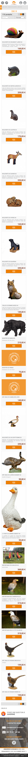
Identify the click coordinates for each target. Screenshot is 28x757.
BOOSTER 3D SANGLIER (8, 338)
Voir (13, 52)
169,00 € (21, 48)
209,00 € (21, 92)
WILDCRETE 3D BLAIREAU (9, 261)
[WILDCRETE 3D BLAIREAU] (14, 245)
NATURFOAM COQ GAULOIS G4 (10, 565)
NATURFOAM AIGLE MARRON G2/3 (11, 596)
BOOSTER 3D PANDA (7, 367)
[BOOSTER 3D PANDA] (14, 358)
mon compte (21, 3)
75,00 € (22, 372)
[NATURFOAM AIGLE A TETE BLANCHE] (14, 619)
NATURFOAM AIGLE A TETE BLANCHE (12, 630)
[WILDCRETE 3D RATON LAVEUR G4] (14, 70)
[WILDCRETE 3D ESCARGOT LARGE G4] (14, 31)
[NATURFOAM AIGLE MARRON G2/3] (14, 586)
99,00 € (22, 479)
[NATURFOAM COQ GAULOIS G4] (14, 555)
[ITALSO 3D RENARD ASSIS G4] (14, 289)
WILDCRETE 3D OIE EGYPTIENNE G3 (12, 437)
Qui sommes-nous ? (20, 751)
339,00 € (21, 180)
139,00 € (21, 665)
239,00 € (21, 268)
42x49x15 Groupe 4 (6, 477)
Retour (1, 7)
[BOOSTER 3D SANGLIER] (14, 328)
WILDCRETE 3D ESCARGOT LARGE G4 (12, 42)
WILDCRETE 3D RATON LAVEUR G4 (11, 86)
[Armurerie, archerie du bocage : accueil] (14, 5)
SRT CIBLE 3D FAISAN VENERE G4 (11, 692)
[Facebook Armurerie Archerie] (14, 744)
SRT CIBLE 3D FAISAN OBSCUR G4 (11, 660)
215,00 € (21, 342)
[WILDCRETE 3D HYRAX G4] (14, 202)
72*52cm (4, 662)
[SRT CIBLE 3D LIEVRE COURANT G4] (14, 462)
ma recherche (6, 3)
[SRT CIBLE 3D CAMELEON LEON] (14, 387)
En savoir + (17, 755)
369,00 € (21, 569)
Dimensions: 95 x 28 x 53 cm (8, 340)
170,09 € (21, 136)
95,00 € (22, 540)
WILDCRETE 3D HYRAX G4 (9, 217)
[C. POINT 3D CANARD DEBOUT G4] (14, 509)
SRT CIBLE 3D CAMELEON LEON (10, 397)
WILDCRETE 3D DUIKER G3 (9, 173)
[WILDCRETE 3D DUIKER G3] (14, 158)
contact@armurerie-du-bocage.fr (15, 727)
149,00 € (21, 312)
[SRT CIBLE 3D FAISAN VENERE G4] (14, 681)
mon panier (25, 3)
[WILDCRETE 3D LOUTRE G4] (14, 114)
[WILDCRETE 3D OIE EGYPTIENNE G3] (14, 422)
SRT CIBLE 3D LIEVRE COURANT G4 (11, 475)
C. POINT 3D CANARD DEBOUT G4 (11, 533)
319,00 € (21, 603)
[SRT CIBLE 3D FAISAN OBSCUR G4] (14, 650)
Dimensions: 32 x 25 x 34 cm (8, 369)
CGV (12, 751)
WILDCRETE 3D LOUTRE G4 (9, 130)
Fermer (22, 755)
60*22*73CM (5, 567)
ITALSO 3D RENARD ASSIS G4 (10, 305)
